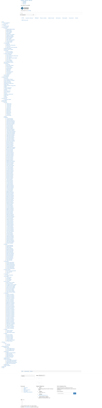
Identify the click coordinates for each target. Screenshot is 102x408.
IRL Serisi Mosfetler (9, 256)
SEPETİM (24, 2)
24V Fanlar (8, 345)
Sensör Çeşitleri (7, 281)
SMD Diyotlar (6, 351)
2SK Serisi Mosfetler (9, 246)
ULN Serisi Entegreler (10, 237)
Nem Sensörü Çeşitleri (10, 288)
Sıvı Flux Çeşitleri (9, 60)
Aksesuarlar (6, 78)
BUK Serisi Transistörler (10, 310)
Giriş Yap (24, 3)
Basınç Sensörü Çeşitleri (10, 282)
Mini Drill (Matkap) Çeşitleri (8, 62)
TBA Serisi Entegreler (10, 219)
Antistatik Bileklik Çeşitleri (10, 29)
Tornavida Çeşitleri (9, 40)
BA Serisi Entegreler (9, 149)
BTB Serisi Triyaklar (9, 336)
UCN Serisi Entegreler (10, 235)
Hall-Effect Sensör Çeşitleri (10, 285)
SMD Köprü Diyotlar (9, 354)
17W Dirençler (8, 106)
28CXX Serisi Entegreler (10, 123)
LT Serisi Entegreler (9, 189)
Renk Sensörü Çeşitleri (10, 289)
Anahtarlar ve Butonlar (29, 18)
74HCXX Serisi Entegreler (10, 132)
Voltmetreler (8, 73)
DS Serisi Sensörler (9, 283)
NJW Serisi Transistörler (10, 324)
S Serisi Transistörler (9, 325)
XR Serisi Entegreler (9, 243)
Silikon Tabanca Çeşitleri (10, 39)
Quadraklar (6, 273)
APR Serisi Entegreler (10, 145)
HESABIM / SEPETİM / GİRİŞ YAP (26, 0)
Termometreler (8, 72)
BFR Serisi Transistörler (10, 305)
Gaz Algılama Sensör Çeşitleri (11, 284)
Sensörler (5, 97)
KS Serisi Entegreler (9, 178)
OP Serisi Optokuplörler (10, 266)
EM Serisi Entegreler (9, 160)
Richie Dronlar (6, 26)
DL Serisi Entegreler (9, 156)
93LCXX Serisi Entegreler (10, 140)
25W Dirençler (8, 109)
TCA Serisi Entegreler (10, 221)
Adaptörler (8, 44)
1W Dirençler (8, 107)
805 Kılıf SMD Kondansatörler (11, 361)
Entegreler (6, 117)
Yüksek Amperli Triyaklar (10, 339)
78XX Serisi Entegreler (10, 136)
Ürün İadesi (26, 390)
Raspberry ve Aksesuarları (8, 94)
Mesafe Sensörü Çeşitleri (10, 287)
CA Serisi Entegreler (9, 150)
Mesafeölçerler (8, 68)
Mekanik (76, 18)
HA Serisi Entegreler (9, 164)
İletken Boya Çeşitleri (7, 48)
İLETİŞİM (29, 10)
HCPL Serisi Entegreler (10, 165)
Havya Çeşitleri (8, 54)
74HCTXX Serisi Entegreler (11, 131)
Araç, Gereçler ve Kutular (8, 79)
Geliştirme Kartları (51, 18)
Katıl (74, 393)
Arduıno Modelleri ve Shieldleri (9, 80)
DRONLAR (37, 18)
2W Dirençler (8, 110)
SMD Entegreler (7, 358)
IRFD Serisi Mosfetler (10, 250)
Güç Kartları (8, 46)
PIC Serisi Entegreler (9, 205)
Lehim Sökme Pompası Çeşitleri (11, 57)
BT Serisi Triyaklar (9, 334)
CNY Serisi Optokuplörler (10, 265)
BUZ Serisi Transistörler (10, 316)
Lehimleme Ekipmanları (8, 53)
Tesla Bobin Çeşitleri (7, 99)
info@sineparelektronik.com (43, 395)
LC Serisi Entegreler (9, 182)
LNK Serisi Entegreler (10, 187)
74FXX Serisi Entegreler (10, 130)
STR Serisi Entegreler (10, 215)
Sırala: (37, 375)
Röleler (5, 96)
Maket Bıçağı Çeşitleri (10, 36)
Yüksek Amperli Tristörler (10, 332)
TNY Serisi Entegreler (10, 229)
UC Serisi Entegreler (9, 234)
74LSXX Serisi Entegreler (10, 133)
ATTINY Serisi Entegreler (10, 148)
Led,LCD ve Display (7, 88)
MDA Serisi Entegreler (10, 196)
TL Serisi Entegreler (9, 226)
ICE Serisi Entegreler (9, 168)
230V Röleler (8, 278)
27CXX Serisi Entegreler (10, 122)
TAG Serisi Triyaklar (9, 337)
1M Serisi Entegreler (9, 119)
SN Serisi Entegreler (9, 213)
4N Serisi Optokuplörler (10, 262)
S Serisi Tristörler (9, 331)
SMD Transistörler (7, 365)
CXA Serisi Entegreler (10, 153)
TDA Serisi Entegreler (10, 223)
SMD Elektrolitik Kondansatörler (11, 362)
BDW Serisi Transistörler (10, 302)
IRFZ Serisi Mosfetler (9, 255)
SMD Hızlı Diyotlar (9, 353)
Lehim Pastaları (9, 56)
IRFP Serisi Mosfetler (9, 252)
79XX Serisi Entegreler (10, 138)
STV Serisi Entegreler (10, 217)
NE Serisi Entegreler (9, 201)
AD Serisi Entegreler (9, 142)
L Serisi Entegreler (9, 179)
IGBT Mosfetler (8, 247)
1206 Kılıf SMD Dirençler (10, 348)
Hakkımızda (4, 366)
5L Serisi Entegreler (9, 126)
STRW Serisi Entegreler (10, 216)
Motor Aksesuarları (7, 90)
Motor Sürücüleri (7, 91)
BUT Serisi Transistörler (10, 313)
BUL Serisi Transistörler (10, 311)
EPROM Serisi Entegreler (10, 161)
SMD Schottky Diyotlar (10, 355)
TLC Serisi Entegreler (10, 227)
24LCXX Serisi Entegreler (10, 121)
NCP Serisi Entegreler (10, 200)
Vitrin (3, 21)
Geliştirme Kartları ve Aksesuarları (10, 85)
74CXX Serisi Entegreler (10, 129)
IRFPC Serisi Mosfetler (10, 253)
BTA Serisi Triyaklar (9, 335)
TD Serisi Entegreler (9, 222)
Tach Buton (6, 23)
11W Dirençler (8, 105)
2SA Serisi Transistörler (10, 295)
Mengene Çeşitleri (9, 37)
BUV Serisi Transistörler (10, 314)
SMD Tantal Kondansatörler (11, 363)
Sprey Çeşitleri (6, 74)
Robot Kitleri (6, 95)
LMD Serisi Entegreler (10, 186)
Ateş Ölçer (8, 64)
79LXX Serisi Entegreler (10, 137)
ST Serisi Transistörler (10, 327)
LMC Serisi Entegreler (10, 185)
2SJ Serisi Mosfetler (9, 245)
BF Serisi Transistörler (10, 304)
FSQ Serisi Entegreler (10, 163)
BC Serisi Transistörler (10, 300)
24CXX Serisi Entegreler (10, 120)
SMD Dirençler (6, 347)
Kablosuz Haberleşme (8, 87)
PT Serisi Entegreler (9, 206)
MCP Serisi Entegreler (10, 195)
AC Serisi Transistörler (10, 299)
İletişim (3, 367)
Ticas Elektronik (27, 406)
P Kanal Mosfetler (9, 260)
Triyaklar (5, 333)
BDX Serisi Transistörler (10, 303)
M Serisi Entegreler (9, 190)
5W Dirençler (8, 113)
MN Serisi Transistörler (10, 320)
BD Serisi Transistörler (10, 301)
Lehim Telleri (8, 58)
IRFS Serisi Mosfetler (9, 254)
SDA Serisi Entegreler (10, 210)
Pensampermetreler (9, 71)
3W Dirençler (8, 111)
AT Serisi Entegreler (9, 146)
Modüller (5, 89)
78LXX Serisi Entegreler (10, 134)
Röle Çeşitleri (6, 276)
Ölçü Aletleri (6, 63)
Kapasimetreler (8, 66)
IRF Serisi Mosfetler (9, 248)
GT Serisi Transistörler (10, 317)
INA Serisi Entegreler (9, 171)
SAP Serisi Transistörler (10, 326)
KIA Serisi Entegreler (9, 177)
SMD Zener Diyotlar (9, 356)
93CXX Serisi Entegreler (10, 139)
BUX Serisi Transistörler (10, 315)
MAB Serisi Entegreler (10, 192)
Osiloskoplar (8, 70)
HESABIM (24, 1)
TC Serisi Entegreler (9, 220)
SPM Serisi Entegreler (10, 214)
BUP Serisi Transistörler (10, 312)
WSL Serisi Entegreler (10, 242)
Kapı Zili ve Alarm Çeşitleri (8, 49)
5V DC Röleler (8, 280)
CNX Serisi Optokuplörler (10, 264)
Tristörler (5, 329)
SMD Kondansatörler (7, 359)
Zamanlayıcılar (6, 76)
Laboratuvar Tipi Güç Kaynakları (11, 47)
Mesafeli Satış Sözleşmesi (28, 392)
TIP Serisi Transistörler (10, 328)
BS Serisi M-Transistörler (10, 306)
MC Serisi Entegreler (9, 194)
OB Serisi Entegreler (9, 203)
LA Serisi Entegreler (9, 180)
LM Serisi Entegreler (9, 184)
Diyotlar (5, 116)
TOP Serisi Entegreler (10, 230)
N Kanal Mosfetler (9, 259)
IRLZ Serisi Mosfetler (9, 258)
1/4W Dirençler (8, 104)
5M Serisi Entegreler (9, 127)
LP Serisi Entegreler (9, 188)
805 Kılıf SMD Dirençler (10, 350)
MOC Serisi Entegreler (10, 198)
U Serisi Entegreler (9, 232)
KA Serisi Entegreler (9, 176)
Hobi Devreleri (58, 18)
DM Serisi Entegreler (9, 157)
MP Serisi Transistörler (10, 321)
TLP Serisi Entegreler (10, 228)
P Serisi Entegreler (9, 204)
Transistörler (6, 293)
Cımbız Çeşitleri (9, 32)
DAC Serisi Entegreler (10, 154)
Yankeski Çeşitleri (9, 41)
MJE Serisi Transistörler (10, 319)
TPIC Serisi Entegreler (10, 231)
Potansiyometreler (7, 269)
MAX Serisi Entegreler (10, 193)
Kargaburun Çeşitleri (9, 35)
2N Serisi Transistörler (10, 294)
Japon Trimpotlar (9, 271)
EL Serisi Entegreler (9, 159)
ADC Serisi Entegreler (10, 143)
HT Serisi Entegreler (9, 166)
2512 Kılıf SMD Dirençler (10, 349)
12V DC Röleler (9, 277)
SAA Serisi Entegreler (10, 207)
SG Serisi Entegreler (9, 211)
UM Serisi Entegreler (9, 238)
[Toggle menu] (20, 16)
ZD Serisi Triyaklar (9, 341)
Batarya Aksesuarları (7, 82)
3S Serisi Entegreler (9, 124)
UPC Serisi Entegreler (10, 239)
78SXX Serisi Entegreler (10, 135)
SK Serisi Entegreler (9, 212)
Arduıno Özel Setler (7, 81)
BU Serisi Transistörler (10, 308)
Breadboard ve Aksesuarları (9, 83)
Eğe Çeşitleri (8, 33)
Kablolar (5, 86)
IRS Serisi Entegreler (9, 173)
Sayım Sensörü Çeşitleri (10, 291)
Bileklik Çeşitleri (9, 30)
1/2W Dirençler (8, 103)
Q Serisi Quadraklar (9, 275)
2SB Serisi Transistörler (10, 296)
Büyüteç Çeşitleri (9, 31)
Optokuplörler (6, 261)
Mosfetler (5, 244)
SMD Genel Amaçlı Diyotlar (10, 352)
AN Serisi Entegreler (9, 144)
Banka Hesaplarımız (27, 389)
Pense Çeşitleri (8, 38)
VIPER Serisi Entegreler (10, 240)
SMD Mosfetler (6, 364)
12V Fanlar (8, 344)
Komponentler (71, 18)
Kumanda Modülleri (9, 52)
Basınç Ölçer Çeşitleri (10, 65)
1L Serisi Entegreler (9, 118)
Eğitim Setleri (6, 84)
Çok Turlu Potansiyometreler (11, 270)
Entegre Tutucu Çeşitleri (10, 34)
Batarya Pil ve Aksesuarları (10, 45)
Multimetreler (8, 69)
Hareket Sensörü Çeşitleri (10, 286)
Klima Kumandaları (9, 51)
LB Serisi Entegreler (9, 181)
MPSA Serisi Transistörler (10, 322)
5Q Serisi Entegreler (9, 128)
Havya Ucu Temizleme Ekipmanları (12, 55)
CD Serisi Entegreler (9, 151)
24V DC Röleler (9, 279)
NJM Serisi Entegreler (10, 202)
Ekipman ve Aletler (43, 18)
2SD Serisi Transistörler (10, 298)
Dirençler (5, 102)
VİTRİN (23, 18)
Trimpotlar (8, 272)
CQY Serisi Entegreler (10, 152)
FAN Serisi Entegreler (10, 162)
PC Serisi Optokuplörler (10, 267)
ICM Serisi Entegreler (10, 170)
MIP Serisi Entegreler (9, 197)
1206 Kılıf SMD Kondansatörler (11, 360)
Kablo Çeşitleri (64, 18)
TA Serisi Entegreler (9, 218)
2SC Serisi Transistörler (10, 297)
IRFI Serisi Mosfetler (9, 251)
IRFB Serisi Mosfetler (9, 249)
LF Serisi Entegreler (9, 183)
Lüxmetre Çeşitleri (9, 67)
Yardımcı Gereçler (9, 61)
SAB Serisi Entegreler (10, 209)
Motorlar (5, 93)
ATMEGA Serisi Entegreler (10, 147)
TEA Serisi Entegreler (10, 225)
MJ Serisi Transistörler (10, 318)
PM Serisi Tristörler (9, 330)
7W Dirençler (8, 114)
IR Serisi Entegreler (9, 172)
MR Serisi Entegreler (9, 199)
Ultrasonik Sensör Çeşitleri (10, 292)
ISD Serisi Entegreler (9, 175)
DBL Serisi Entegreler (10, 155)
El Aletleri (5, 28)
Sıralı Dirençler (8, 115)
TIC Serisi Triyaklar (9, 338)
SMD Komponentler (25, 20)
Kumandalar (6, 50)
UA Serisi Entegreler (9, 233)
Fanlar (5, 343)
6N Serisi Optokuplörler (10, 263)
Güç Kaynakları (6, 43)
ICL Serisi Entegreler (9, 169)
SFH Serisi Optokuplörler (10, 268)
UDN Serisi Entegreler (10, 236)
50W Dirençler (8, 112)
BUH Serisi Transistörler (10, 309)
